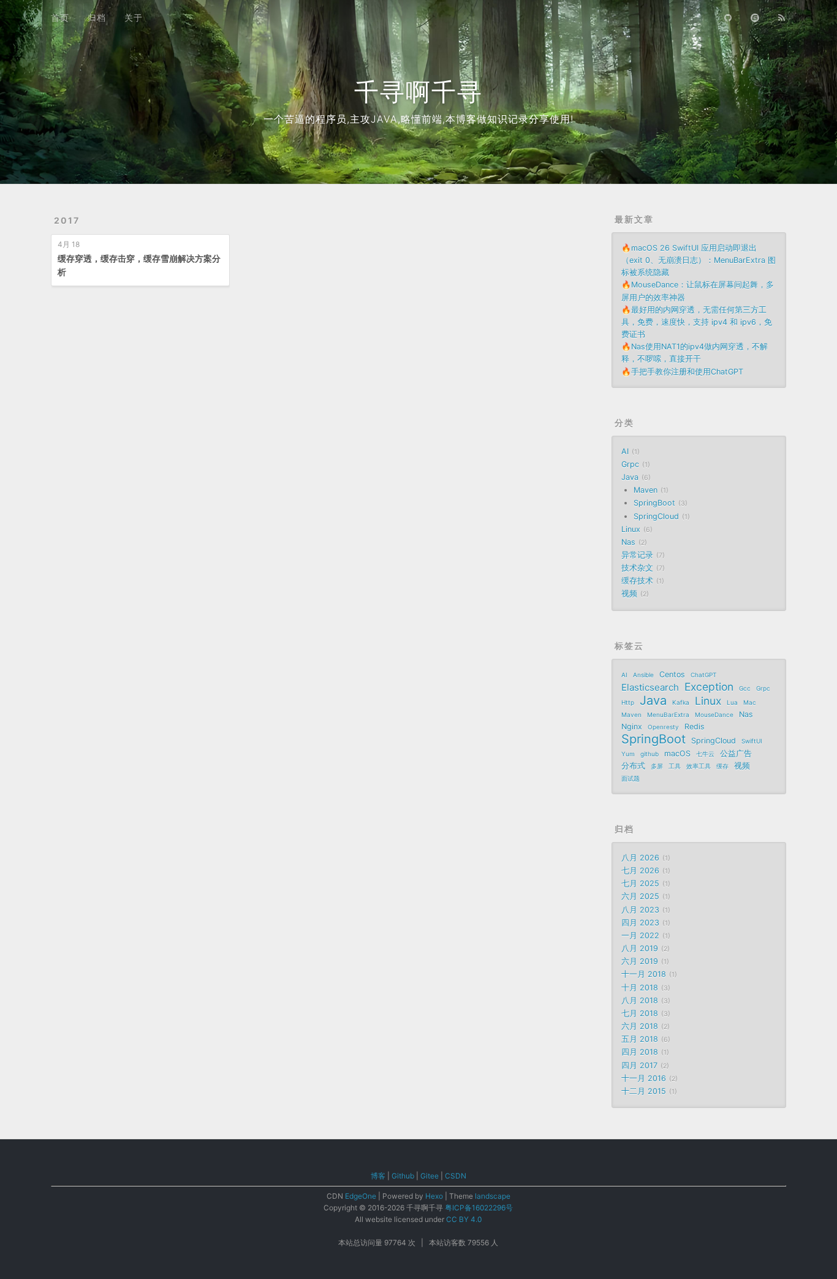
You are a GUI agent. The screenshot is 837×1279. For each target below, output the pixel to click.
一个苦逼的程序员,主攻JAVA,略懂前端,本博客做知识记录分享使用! (418, 119)
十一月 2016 (643, 1078)
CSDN (455, 1175)
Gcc (745, 688)
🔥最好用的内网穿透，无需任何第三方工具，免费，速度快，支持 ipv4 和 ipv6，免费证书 (696, 322)
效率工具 (698, 766)
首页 (60, 17)
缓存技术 (637, 580)
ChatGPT (703, 674)
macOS (677, 753)
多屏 (657, 766)
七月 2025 (640, 883)
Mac (749, 702)
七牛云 (705, 753)
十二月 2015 (643, 1091)
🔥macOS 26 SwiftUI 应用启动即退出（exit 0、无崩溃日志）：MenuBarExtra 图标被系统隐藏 (698, 260)
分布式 (633, 765)
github (649, 753)
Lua (732, 702)
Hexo (434, 1196)
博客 (378, 1175)
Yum (628, 753)
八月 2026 (640, 857)
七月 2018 (639, 1013)
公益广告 (736, 753)
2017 (67, 220)
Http (627, 702)
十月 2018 (639, 987)
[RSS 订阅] (781, 16)
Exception (708, 687)
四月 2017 (639, 1065)
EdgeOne (360, 1196)
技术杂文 (637, 567)
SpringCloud (656, 516)
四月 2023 (640, 922)
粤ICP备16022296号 (479, 1207)
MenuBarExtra (668, 714)
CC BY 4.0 (464, 1219)
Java (629, 477)
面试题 (630, 778)
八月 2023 (640, 909)
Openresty (663, 727)
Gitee (429, 1175)
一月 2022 (640, 935)
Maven (645, 490)
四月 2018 (639, 1052)
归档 (97, 17)
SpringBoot (654, 502)
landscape (492, 1196)
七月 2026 (640, 870)
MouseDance (714, 714)
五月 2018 (639, 1039)
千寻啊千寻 (418, 92)
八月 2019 (639, 948)
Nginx (631, 726)
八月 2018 (639, 1000)
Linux (630, 529)
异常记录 (637, 555)
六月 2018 (639, 1026)
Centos (672, 674)
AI (625, 451)
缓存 (722, 766)
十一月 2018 (643, 974)
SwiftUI (751, 741)
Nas (628, 542)
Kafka (680, 702)
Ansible (643, 674)
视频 (629, 593)
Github (403, 1175)
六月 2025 (640, 896)
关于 (133, 17)
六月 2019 (639, 961)
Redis (694, 726)
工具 (674, 766)
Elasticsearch (650, 687)
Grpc (630, 464)
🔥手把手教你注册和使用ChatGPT (682, 371)
